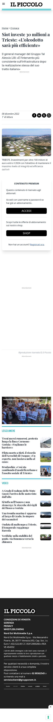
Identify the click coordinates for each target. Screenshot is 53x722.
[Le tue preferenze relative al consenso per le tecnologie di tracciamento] (48, 717)
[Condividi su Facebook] (34, 115)
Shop (26, 233)
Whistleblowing (14, 629)
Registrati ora (37, 244)
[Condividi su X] (44, 115)
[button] (26, 410)
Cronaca (14, 28)
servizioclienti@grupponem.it (20, 679)
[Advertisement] (26, 17)
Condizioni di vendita (17, 619)
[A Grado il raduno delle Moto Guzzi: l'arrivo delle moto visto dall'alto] (45, 492)
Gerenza (9, 622)
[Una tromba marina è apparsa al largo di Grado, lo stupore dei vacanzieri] (45, 515)
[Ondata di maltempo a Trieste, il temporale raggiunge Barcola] (45, 526)
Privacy (8, 626)
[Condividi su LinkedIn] (39, 115)
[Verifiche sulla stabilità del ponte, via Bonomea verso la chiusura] (45, 537)
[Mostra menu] (3, 3)
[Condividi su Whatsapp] (49, 115)
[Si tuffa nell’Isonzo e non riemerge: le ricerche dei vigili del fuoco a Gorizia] (45, 503)
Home (5, 28)
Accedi (26, 211)
